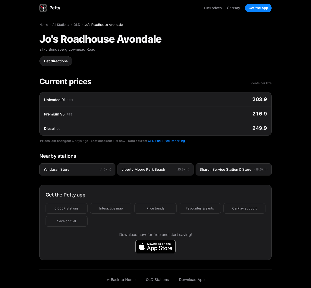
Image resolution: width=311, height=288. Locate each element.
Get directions (56, 61)
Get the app (258, 8)
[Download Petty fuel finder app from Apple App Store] (156, 246)
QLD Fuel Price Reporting (166, 141)
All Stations (60, 24)
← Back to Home (120, 279)
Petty (54, 7)
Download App (192, 279)
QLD (77, 24)
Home (43, 24)
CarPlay (233, 8)
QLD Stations (157, 279)
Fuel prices (213, 8)
